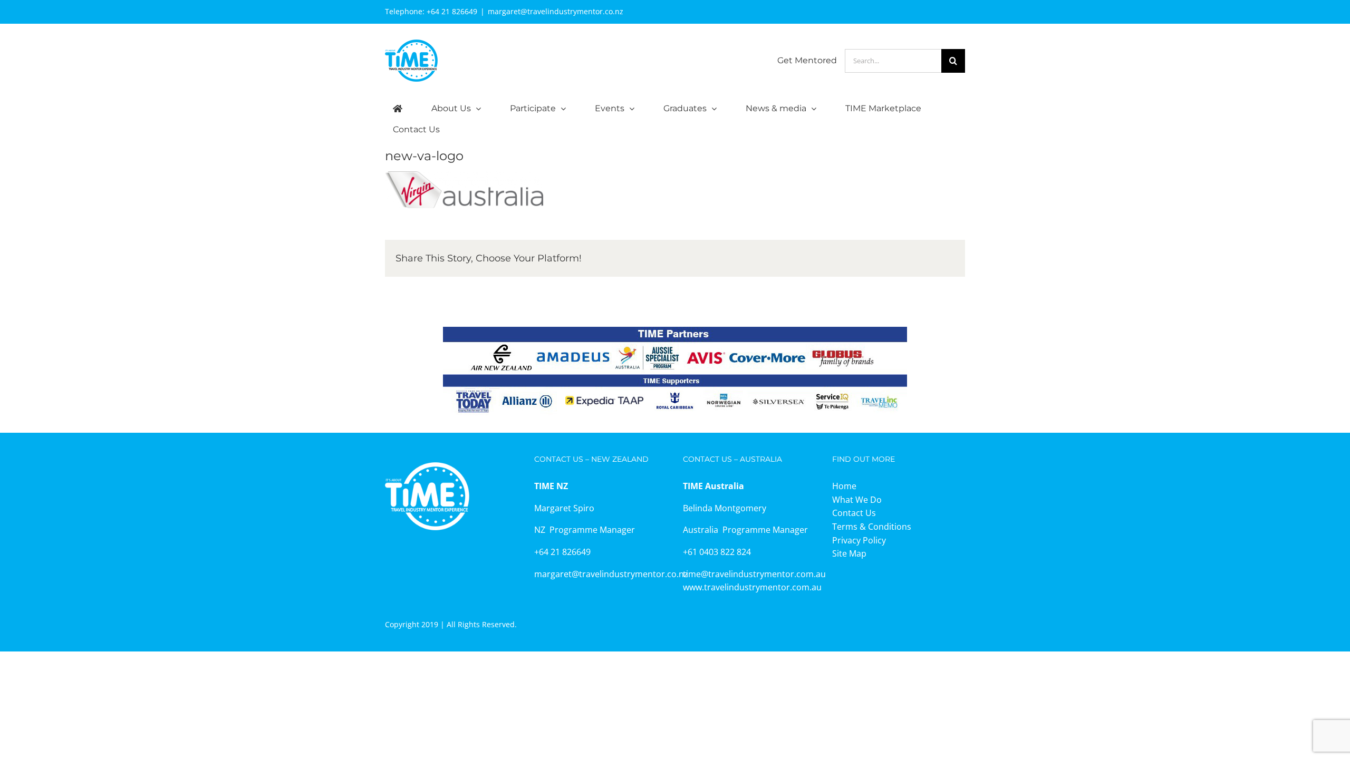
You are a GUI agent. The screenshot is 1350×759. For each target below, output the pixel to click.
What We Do (857, 499)
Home (844, 486)
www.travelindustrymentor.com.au (752, 587)
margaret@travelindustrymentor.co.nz (555, 11)
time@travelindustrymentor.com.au (754, 574)
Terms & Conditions (871, 526)
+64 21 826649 (452, 11)
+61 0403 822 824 (717, 552)
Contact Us (854, 513)
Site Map (849, 553)
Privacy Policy (859, 540)
